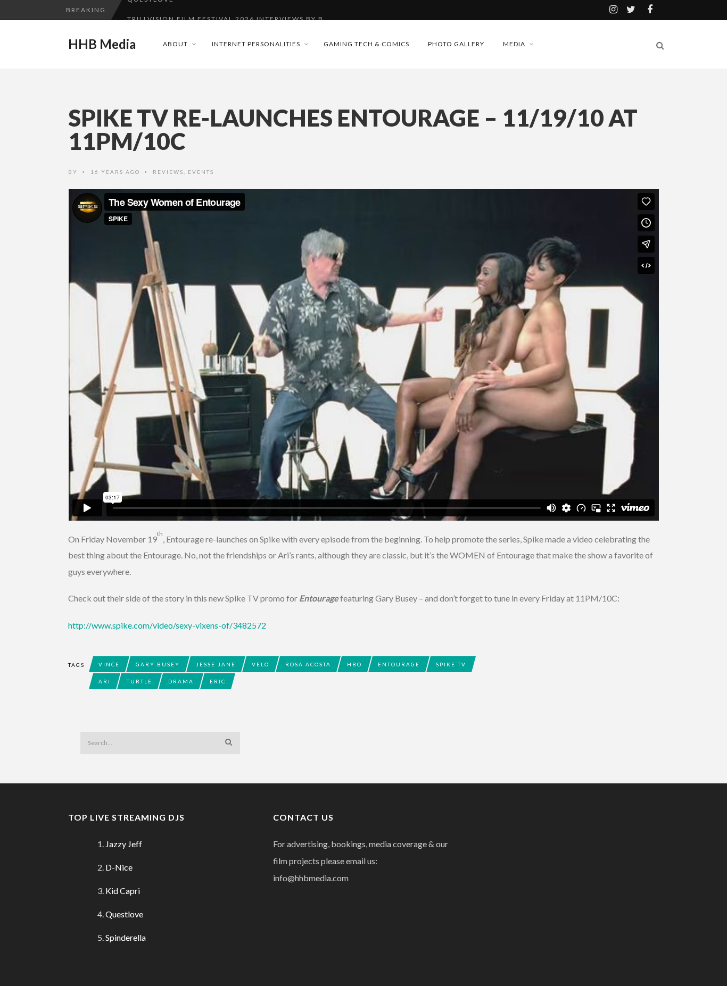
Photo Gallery (456, 44)
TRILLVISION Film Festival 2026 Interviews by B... (229, 10)
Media (514, 44)
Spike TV (451, 664)
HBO (354, 664)
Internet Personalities (256, 44)
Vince (109, 664)
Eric (218, 681)
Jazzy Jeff (123, 844)
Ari (104, 681)
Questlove (124, 914)
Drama (181, 681)
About (175, 44)
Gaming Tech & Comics (366, 44)
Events (201, 172)
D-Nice (119, 867)
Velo (260, 664)
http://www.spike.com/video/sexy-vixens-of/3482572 (167, 625)
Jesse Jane (216, 664)
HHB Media (102, 44)
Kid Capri (122, 890)
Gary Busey (158, 664)
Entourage (399, 664)
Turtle (139, 681)
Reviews (168, 172)
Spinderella (125, 937)
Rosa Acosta (308, 664)
